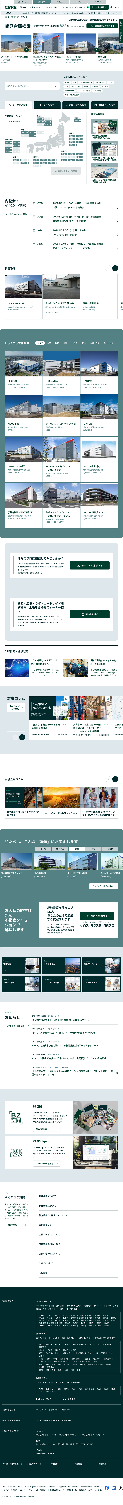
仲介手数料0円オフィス (92, 1306)
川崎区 (57, 1350)
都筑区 (65, 1350)
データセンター (97, 2)
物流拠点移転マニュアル (45, 1444)
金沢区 (73, 1350)
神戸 (47, 1391)
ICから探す (55, 1338)
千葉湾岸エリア (76, 1359)
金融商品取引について (57, 1490)
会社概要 (54, 1464)
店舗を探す (40, 1377)
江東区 (65, 1344)
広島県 (51, 1323)
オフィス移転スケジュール (69, 1435)
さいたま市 (50, 1353)
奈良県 (105, 1320)
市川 (55, 1359)
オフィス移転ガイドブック (46, 1435)
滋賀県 (97, 1320)
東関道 (90, 1364)
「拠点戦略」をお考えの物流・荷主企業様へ (103, 662)
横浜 (86, 1389)
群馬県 (73, 1318)
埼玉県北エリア (106, 1353)
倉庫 (77, 848)
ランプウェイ (76, 86)
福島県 (89, 1315)
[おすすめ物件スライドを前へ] (26, 50)
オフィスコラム (42, 1409)
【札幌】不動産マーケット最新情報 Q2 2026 (46, 726)
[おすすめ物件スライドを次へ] (96, 50)
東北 (84, 343)
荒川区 (89, 1344)
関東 (49, 343)
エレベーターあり (85, 82)
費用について (45, 1224)
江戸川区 (49, 1344)
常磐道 (87, 1359)
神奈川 (41, 1350)
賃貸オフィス (23, 2)
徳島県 (98, 1323)
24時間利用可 (69, 90)
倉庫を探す (40, 1333)
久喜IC (41, 1356)
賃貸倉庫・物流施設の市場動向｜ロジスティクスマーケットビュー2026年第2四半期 (87, 728)
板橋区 (57, 1344)
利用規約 (52, 1487)
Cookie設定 (98, 1490)
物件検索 (23, 7)
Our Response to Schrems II (36, 1487)
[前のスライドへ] (108, 268)
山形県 (81, 1315)
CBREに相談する (99, 915)
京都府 (89, 1320)
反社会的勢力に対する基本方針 (67, 1487)
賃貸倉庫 (41, 2)
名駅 (92, 1389)
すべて (40, 343)
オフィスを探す (42, 1301)
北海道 (74, 343)
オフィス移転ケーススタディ (93, 1435)
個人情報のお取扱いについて (89, 1487)
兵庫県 (81, 1320)
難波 (113, 1389)
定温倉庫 (95, 86)
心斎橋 (105, 1389)
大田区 (73, 1344)
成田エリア (97, 1359)
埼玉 (41, 1353)
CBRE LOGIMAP (87, 1444)
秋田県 (73, 1315)
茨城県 (57, 1318)
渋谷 (80, 1389)
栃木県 (65, 1318)
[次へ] (22, 737)
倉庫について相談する (104, 25)
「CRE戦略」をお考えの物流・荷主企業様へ (44, 662)
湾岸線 (108, 1364)
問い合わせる (91, 614)
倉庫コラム (55, 1409)
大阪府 (73, 1320)
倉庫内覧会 (55, 1420)
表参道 (66, 1389)
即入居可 (105, 86)
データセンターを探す (64, 1399)
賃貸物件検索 (15, 17)
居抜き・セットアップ (44, 1309)
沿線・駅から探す (57, 1306)
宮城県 (49, 1315)
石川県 (41, 1320)
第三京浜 (50, 1367)
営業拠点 (102, 1464)
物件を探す (6, 1301)
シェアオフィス (110, 1306)
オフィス (60, 848)
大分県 (81, 1325)
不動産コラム (35, 7)
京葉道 (82, 1364)
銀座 (59, 1389)
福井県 (57, 1320)
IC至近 (110, 82)
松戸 (96, 1361)
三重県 (113, 1320)
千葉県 (49, 1318)
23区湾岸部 (107, 1344)
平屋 (74, 82)
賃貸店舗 (60, 2)
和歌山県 (42, 1323)
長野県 (105, 1318)
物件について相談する (92, 565)
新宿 (74, 1389)
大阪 (47, 1370)
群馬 (59, 1364)
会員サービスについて (49, 1234)
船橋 (75, 1361)
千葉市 (48, 1359)
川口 (58, 1353)
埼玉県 (41, 1318)
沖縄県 (106, 1325)
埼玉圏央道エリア (84, 1353)
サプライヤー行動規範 (9, 1490)
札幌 (41, 1389)
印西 (61, 1359)
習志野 (82, 1361)
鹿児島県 (98, 1325)
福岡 (78, 1370)
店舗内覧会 (66, 1420)
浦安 (89, 1361)
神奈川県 (106, 1315)
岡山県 (59, 1323)
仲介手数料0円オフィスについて (54, 1215)
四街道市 (107, 1359)
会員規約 (78, 1464)
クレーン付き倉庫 (84, 90)
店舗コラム (66, 1409)
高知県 (41, 1325)
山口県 (83, 1323)
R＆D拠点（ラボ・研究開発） (67, 1309)
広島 (72, 1370)
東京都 (97, 1315)
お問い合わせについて (49, 1253)
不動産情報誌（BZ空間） (45, 1453)
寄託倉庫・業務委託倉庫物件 (106, 1338)
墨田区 (81, 1344)
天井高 (67, 82)
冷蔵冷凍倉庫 (100, 82)
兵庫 (59, 1370)
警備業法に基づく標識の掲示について (79, 1490)
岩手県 (65, 1315)
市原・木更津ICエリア (62, 1361)
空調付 (86, 86)
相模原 (49, 1350)
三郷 (96, 1353)
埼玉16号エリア (69, 1353)
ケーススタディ (47, 7)
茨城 (47, 1364)
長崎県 (65, 1325)
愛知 (53, 1370)
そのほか (43, 1272)
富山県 (49, 1320)
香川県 (91, 1323)
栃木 (53, 1364)
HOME (7, 17)
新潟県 (65, 1320)
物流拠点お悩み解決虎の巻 (68, 1444)
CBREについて (46, 1263)
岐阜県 (97, 1318)
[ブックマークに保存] (66, 698)
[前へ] (15, 737)
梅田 (99, 1389)
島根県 (75, 1323)
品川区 (97, 1344)
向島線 (74, 1364)
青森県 (57, 1315)
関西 (57, 343)
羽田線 (41, 1367)
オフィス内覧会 (42, 1420)
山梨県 (113, 1318)
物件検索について (47, 1196)
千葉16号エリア (45, 1361)
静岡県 (89, 1318)
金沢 (53, 1389)
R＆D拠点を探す (42, 1399)
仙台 (47, 1389)
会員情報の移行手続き (50, 1243)
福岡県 (49, 1325)
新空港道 (99, 1364)
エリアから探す (42, 1306)
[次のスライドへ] (115, 268)
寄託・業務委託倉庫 (72, 95)
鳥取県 (67, 1323)
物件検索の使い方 (42, 26)
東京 (41, 1344)
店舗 (93, 848)
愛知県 (81, 1318)
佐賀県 (57, 1325)
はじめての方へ (59, 7)
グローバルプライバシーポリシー (13, 1487)
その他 (110, 848)
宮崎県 (89, 1325)
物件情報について (47, 1205)
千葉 (41, 1359)
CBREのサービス (72, 7)
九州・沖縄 (108, 343)
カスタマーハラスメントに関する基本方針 (33, 1490)
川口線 (66, 1364)
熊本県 (73, 1325)
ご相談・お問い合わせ (11, 1464)
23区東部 (42, 1347)
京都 (66, 1370)
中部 (65, 343)
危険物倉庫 (97, 90)
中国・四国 (94, 343)
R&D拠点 (78, 2)
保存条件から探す (74, 1306)
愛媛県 (106, 1323)
